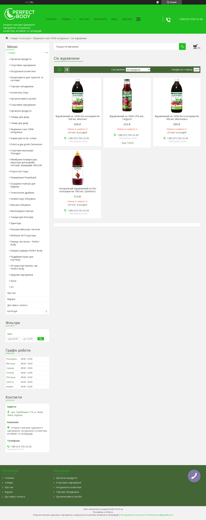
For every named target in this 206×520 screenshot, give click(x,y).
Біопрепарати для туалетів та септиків (26, 79)
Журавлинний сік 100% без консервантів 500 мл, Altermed (77, 118)
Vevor (13, 280)
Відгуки (127, 19)
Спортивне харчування (23, 65)
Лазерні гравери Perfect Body (26, 250)
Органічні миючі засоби (23, 98)
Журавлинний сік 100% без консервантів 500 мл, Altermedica (177, 118)
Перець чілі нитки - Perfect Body (24, 243)
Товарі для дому (19, 123)
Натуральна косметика (23, 71)
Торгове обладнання (21, 86)
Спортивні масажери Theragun (21, 152)
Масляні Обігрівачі (20, 204)
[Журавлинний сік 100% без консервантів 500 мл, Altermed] (77, 95)
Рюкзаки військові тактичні (25, 229)
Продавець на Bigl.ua (103, 512)
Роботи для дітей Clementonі (26, 144)
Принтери (15, 223)
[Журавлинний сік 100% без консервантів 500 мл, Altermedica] (176, 95)
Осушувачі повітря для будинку (22, 185)
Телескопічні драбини (22, 192)
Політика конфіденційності (160, 515)
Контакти (100, 19)
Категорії (12, 311)
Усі (12, 286)
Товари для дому (19, 116)
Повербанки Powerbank (23, 177)
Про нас (84, 19)
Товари (66, 19)
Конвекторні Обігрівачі (23, 198)
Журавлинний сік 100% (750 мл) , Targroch (127, 118)
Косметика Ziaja (19, 92)
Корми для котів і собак (23, 138)
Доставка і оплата (17, 305)
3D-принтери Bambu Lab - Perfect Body (24, 267)
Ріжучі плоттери (19, 171)
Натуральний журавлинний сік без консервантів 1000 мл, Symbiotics (77, 190)
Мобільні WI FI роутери (23, 235)
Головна (51, 19)
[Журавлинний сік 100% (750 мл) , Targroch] (127, 95)
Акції (114, 19)
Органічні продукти (20, 59)
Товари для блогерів (21, 217)
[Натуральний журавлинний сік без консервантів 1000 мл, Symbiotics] (77, 167)
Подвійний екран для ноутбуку (21, 258)
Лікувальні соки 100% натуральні (51, 38)
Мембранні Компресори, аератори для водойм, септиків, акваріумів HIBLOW (26, 162)
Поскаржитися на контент (133, 515)
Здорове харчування (21, 274)
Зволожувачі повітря (21, 211)
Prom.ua (119, 509)
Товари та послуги (20, 38)
